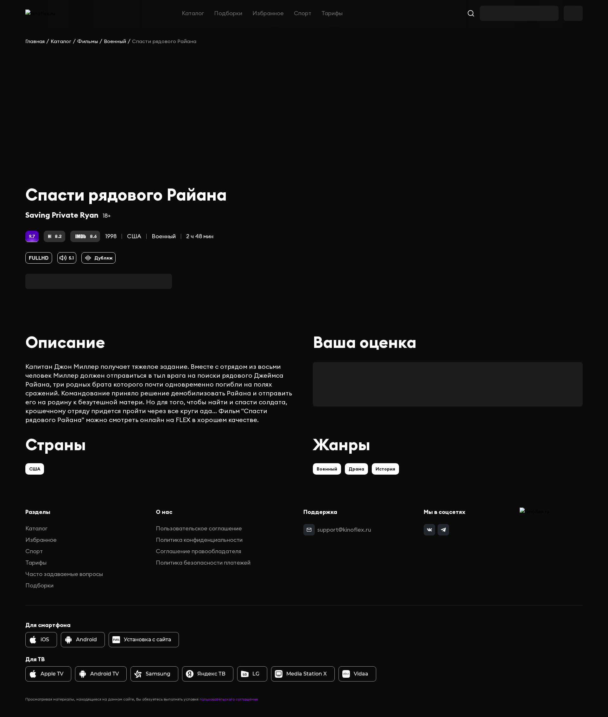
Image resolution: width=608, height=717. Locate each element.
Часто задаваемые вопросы (64, 574)
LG (255, 674)
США (134, 236)
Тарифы (332, 13)
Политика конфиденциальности (199, 539)
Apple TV (52, 674)
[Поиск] (471, 13)
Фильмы (87, 41)
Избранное (268, 13)
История (385, 469)
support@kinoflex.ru (344, 529)
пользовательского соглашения (229, 699)
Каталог (193, 13)
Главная (35, 41)
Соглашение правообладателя (198, 551)
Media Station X (306, 674)
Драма (356, 469)
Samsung (158, 674)
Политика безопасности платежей (203, 562)
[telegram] (443, 529)
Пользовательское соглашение (199, 528)
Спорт (302, 13)
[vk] (429, 529)
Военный (115, 41)
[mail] (309, 529)
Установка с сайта (147, 640)
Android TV (104, 674)
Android (86, 640)
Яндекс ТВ (211, 674)
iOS (45, 640)
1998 (111, 236)
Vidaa (361, 674)
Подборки (228, 13)
